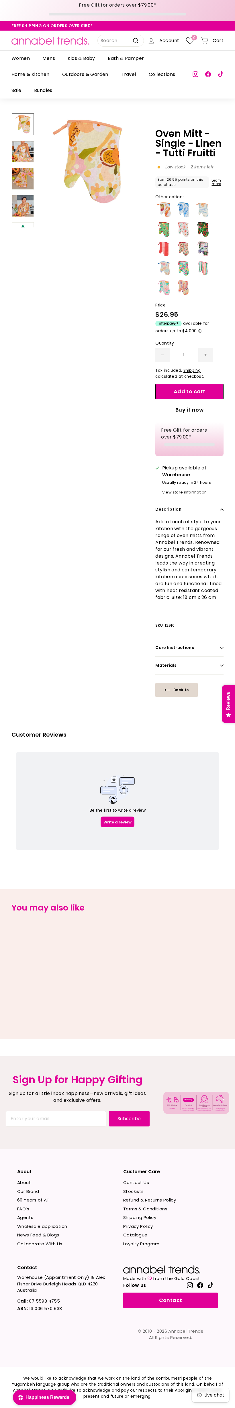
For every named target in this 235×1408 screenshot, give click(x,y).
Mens (48, 58)
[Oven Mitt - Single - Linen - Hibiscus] (164, 287)
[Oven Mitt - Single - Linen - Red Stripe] (164, 248)
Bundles (43, 90)
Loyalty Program (141, 1244)
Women (20, 58)
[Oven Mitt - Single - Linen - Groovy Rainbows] (183, 287)
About (24, 1182)
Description (168, 509)
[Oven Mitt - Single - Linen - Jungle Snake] (202, 229)
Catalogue (135, 1235)
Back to (180, 690)
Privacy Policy (138, 1226)
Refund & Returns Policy (149, 1200)
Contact (170, 1300)
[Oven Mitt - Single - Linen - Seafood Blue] (183, 210)
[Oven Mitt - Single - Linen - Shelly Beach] (164, 268)
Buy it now (189, 409)
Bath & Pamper (126, 58)
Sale (16, 90)
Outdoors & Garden (85, 74)
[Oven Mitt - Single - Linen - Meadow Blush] (183, 229)
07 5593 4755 (38, 1301)
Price (160, 305)
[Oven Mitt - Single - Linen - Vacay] (202, 210)
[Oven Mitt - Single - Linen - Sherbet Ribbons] (202, 268)
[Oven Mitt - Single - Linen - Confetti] (183, 248)
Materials (166, 665)
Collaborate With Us (39, 1244)
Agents (25, 1217)
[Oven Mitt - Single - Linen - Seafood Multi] (164, 210)
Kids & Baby (81, 58)
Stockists (133, 1191)
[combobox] (120, 41)
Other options (170, 197)
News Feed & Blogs (38, 1235)
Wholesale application (42, 1226)
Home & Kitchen (30, 74)
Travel (128, 74)
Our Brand (28, 1191)
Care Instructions (174, 647)
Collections (162, 74)
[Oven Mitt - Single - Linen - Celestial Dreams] (202, 248)
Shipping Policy (139, 1217)
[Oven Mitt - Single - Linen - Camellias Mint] (183, 268)
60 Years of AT (33, 1200)
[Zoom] (87, 161)
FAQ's (23, 1209)
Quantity (164, 343)
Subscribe (129, 1118)
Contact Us (136, 1182)
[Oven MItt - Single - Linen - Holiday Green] (164, 229)
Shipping (192, 370)
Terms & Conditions (145, 1209)
